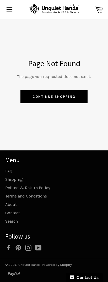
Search (11, 221)
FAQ (8, 170)
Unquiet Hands (29, 265)
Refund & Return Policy (27, 187)
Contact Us (86, 277)
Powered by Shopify (57, 265)
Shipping (14, 179)
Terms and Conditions (26, 196)
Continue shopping (54, 97)
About (11, 204)
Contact (12, 212)
